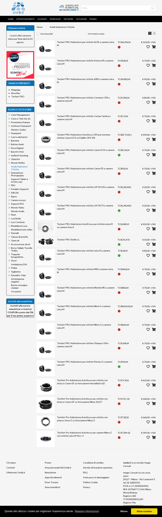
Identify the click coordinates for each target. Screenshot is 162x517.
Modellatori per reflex (21, 229)
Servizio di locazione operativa (97, 467)
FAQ (85, 472)
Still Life (15, 192)
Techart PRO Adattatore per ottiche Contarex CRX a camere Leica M (83, 99)
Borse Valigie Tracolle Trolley (21, 249)
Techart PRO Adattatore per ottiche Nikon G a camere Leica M (84, 326)
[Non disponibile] (119, 46)
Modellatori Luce (19, 226)
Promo (93, 19)
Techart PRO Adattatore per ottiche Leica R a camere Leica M (83, 252)
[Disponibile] (119, 154)
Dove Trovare (51, 482)
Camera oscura (18, 200)
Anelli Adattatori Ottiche (62, 27)
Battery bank (17, 144)
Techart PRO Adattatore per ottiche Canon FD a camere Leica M (85, 170)
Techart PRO (17, 96)
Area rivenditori (52, 487)
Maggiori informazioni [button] (87, 511)
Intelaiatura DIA (19, 264)
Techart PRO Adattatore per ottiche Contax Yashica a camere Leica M (84, 118)
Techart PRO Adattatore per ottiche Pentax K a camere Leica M (84, 363)
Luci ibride (16, 218)
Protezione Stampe (20, 122)
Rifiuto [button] (124, 511)
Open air (15, 240)
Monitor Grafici (18, 129)
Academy (42, 19)
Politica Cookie (90, 482)
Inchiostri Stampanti (21, 126)
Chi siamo (11, 462)
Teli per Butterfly (19, 236)
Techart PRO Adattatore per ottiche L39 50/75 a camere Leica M (85, 207)
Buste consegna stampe (19, 286)
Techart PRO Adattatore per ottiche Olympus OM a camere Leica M (83, 345)
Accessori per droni (20, 244)
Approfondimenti (25, 19)
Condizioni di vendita (93, 462)
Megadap (15, 89)
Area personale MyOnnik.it (58, 467)
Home (10, 19)
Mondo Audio (17, 211)
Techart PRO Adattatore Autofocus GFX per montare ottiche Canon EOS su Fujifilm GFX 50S (83, 136)
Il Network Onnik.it (15, 472)
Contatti (10, 467)
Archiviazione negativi (17, 280)
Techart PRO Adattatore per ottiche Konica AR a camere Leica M (85, 62)
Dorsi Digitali (17, 148)
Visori (14, 260)
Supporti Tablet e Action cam (19, 180)
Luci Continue (18, 222)
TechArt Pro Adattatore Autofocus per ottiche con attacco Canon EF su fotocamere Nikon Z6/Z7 (82, 400)
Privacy (86, 487)
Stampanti (16, 133)
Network (68, 19)
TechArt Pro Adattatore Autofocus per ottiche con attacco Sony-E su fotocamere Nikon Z (82, 419)
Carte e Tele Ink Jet (21, 118)
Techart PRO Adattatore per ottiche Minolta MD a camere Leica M (86, 289)
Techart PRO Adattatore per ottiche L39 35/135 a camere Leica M (85, 188)
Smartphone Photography (17, 174)
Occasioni (81, 19)
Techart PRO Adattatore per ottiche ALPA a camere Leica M (85, 44)
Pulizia (14, 267)
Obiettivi (15, 159)
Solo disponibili (46, 34)
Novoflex (15, 93)
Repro (14, 196)
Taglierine (16, 271)
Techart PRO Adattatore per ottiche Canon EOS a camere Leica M (86, 151)
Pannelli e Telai (18, 275)
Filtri (13, 185)
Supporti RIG (17, 203)
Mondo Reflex (18, 162)
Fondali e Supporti (20, 189)
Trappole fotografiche (17, 255)
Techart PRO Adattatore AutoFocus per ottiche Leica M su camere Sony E (85, 226)
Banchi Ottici (17, 151)
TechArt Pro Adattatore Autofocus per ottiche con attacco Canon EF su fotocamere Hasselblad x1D (82, 382)
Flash (13, 214)
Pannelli (15, 233)
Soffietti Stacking (19, 155)
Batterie (15, 140)
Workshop (55, 19)
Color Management (20, 114)
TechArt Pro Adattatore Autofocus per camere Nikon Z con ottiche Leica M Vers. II (84, 434)
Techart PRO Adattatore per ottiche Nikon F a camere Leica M (83, 308)
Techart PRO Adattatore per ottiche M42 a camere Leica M (85, 271)
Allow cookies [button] (144, 511)
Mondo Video (17, 207)
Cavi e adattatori (19, 137)
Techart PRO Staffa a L (68, 239)
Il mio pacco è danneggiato (96, 477)
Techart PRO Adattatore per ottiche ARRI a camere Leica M (85, 81)
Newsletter (50, 472)
